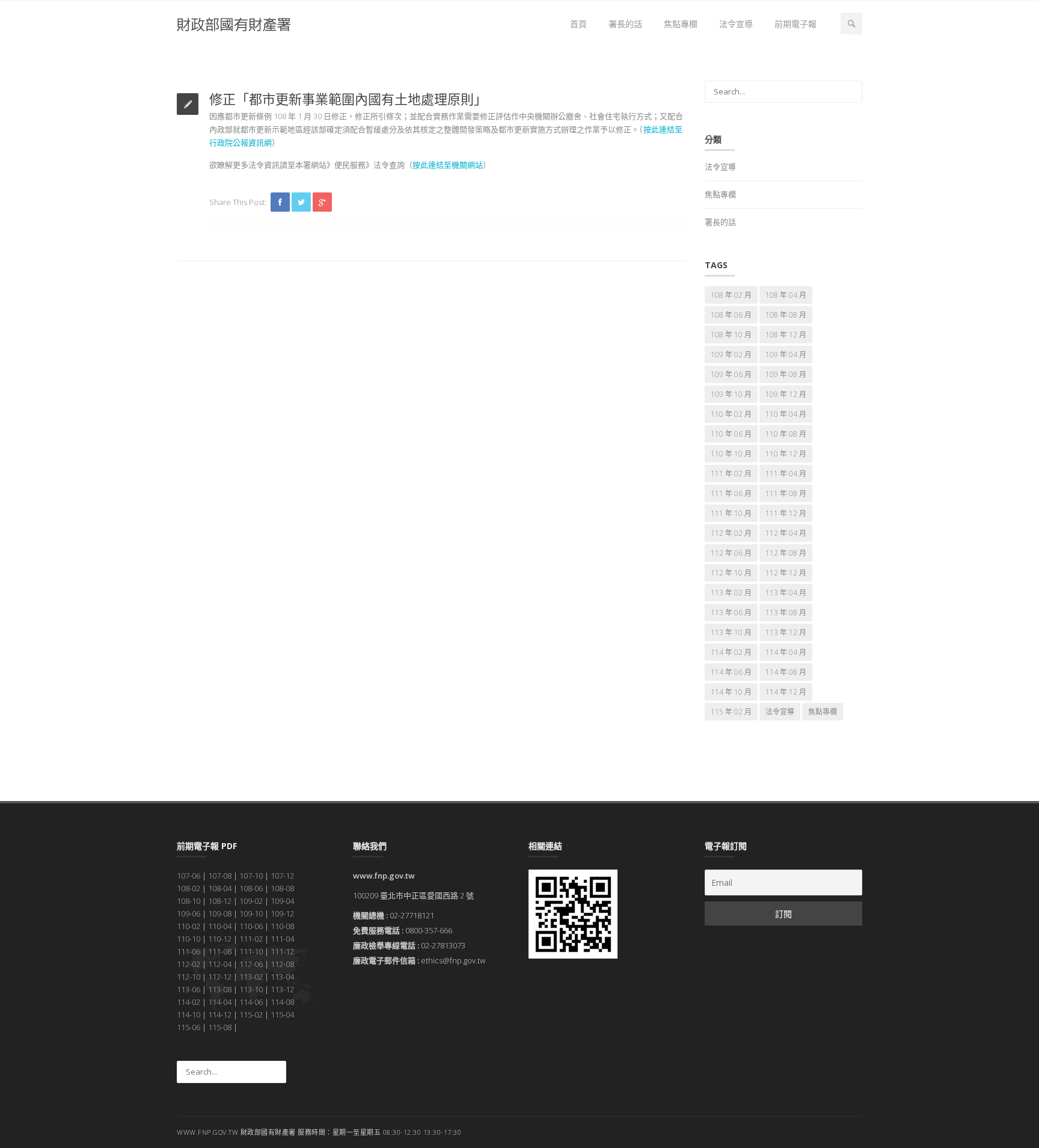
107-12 (282, 875)
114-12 (219, 1014)
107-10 (251, 875)
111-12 (282, 951)
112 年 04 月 (785, 533)
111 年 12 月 (785, 513)
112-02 (188, 964)
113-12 (282, 989)
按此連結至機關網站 (447, 164)
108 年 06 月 (731, 315)
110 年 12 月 (785, 454)
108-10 (188, 900)
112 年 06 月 (731, 553)
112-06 (251, 964)
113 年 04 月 (785, 593)
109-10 (251, 913)
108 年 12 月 (785, 335)
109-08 (219, 913)
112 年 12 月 (785, 573)
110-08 (282, 926)
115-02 (251, 1014)
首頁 (578, 23)
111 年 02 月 (731, 473)
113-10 (251, 989)
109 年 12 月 (785, 394)
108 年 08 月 (785, 315)
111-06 (188, 951)
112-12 (219, 976)
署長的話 (625, 23)
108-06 (251, 888)
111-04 (282, 938)
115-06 (188, 1027)
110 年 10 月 (731, 454)
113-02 (251, 976)
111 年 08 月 (785, 493)
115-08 (219, 1027)
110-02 (188, 926)
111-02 (251, 938)
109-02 (251, 900)
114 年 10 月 (731, 692)
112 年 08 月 (785, 553)
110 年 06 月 (731, 434)
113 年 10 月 (731, 632)
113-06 (188, 989)
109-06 (188, 913)
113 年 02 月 (731, 593)
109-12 (282, 913)
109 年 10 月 (731, 394)
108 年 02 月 (731, 295)
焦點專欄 (680, 23)
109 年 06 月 (731, 374)
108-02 (188, 888)
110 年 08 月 (785, 434)
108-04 (219, 888)
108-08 (282, 888)
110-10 (188, 938)
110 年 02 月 (731, 414)
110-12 (219, 938)
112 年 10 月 (731, 573)
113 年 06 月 (731, 612)
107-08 (219, 875)
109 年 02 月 (731, 354)
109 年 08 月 (785, 374)
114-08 (282, 1001)
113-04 (282, 976)
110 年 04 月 (785, 414)
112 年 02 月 (731, 533)
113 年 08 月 (785, 612)
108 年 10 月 (731, 335)
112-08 (282, 964)
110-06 (251, 926)
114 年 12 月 (785, 692)
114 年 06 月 (731, 672)
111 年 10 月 (731, 513)
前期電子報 (795, 23)
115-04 (282, 1014)
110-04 (219, 926)
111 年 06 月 (731, 493)
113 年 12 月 (785, 632)
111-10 (251, 951)
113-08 (219, 989)
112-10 (188, 976)
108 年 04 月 (785, 295)
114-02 (188, 1001)
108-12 (219, 900)
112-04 (219, 964)
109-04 (282, 900)
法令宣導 (736, 23)
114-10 (188, 1014)
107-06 (188, 875)
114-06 (251, 1001)
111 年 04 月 (785, 473)
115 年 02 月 (731, 712)
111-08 (219, 951)
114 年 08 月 (785, 672)
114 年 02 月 (731, 652)
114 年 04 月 (785, 652)
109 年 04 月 (785, 354)
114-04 (219, 1001)
